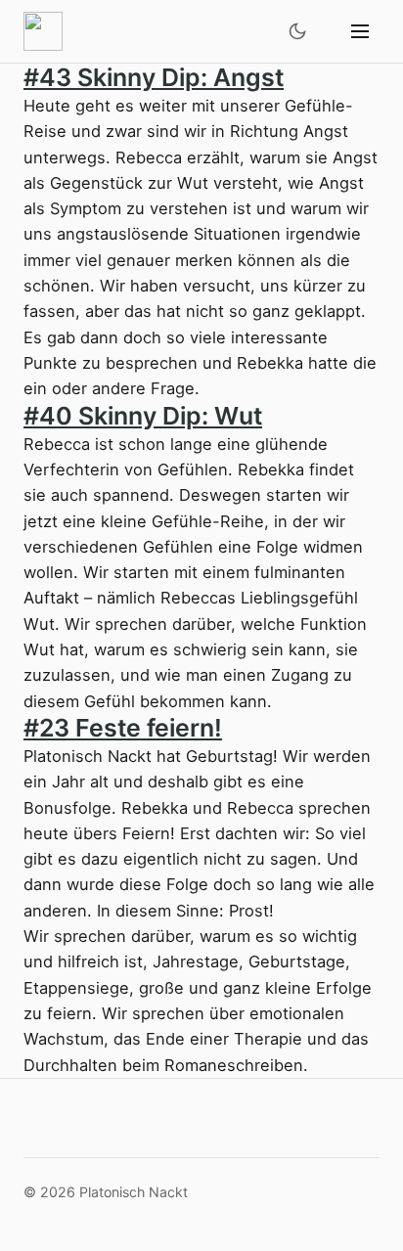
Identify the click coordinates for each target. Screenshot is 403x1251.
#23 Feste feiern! (122, 727)
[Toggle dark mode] (297, 31)
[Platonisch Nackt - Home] (43, 31)
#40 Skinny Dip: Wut (142, 415)
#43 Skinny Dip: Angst (153, 77)
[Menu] (360, 31)
